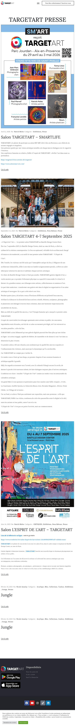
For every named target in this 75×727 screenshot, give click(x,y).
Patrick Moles (19, 132)
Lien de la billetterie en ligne (11, 535)
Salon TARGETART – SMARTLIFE (30, 137)
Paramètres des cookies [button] (10, 722)
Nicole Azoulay (21, 587)
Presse (44, 132)
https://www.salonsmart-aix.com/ (12, 164)
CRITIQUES (37, 524)
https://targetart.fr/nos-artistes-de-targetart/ (16, 160)
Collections (53, 587)
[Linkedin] (48, 702)
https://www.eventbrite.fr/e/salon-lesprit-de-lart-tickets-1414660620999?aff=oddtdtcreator (33, 540)
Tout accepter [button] (23, 722)
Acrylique (40, 587)
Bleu (46, 587)
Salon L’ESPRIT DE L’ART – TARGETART (36, 529)
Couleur (61, 587)
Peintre (10, 589)
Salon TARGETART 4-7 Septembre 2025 (36, 236)
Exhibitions (37, 132)
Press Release (52, 231)
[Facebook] (26, 702)
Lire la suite (5, 169)
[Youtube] (32, 702)
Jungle (7, 594)
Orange (4, 589)
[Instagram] (37, 702)
